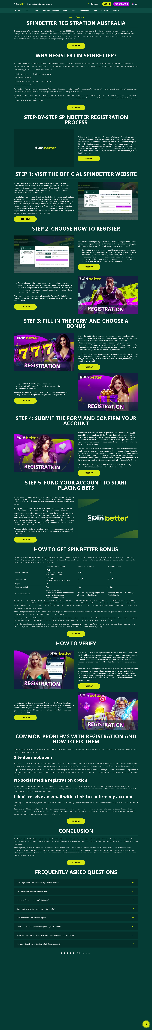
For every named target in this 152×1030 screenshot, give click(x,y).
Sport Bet (46, 10)
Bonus (74, 10)
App (36, 10)
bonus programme (44, 81)
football (111, 595)
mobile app (18, 844)
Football (55, 10)
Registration (121, 4)
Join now (76, 46)
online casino (46, 74)
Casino (64, 10)
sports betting (55, 386)
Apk (26, 10)
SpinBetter (52, 63)
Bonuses (94, 4)
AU (136, 4)
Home (17, 10)
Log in (107, 4)
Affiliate (116, 10)
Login (95, 10)
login (58, 285)
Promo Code (84, 10)
